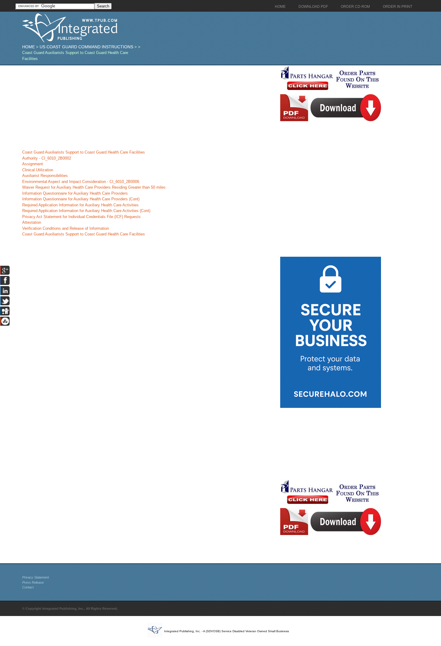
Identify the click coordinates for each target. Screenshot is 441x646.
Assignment (32, 164)
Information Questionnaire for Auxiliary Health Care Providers (75, 193)
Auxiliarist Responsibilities (45, 175)
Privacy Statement (35, 577)
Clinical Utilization (37, 170)
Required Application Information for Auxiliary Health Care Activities (80, 205)
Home (28, 46)
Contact (28, 587)
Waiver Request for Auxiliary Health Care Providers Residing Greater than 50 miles (94, 187)
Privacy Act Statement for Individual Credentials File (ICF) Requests (81, 216)
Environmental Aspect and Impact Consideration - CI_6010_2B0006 (80, 181)
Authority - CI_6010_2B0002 (46, 158)
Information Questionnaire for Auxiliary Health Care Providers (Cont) (81, 199)
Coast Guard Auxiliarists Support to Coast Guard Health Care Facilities (83, 152)
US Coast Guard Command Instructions (86, 46)
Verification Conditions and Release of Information (65, 228)
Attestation (31, 222)
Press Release (33, 582)
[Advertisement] (149, 107)
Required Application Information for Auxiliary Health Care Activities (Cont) (86, 210)
